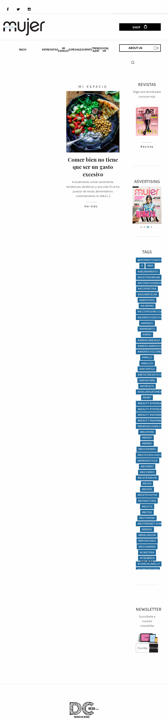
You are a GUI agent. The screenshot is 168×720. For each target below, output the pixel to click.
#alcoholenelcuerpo (153, 311)
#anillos (147, 363)
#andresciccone (149, 351)
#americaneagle (149, 340)
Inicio (22, 49)
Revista (147, 146)
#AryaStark (147, 380)
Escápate (86, 49)
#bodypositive (147, 494)
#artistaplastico (149, 374)
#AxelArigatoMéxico (152, 391)
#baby (147, 397)
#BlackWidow (147, 477)
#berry (147, 437)
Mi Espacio (63, 49)
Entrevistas (50, 49)
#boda (147, 483)
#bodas (147, 489)
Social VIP (104, 49)
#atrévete (147, 386)
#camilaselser (148, 569)
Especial (74, 49)
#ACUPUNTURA (147, 288)
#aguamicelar (147, 294)
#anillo (147, 357)
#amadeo (147, 323)
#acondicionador (150, 283)
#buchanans (147, 546)
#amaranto (147, 328)
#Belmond (147, 431)
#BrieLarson (147, 535)
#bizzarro (147, 472)
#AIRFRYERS (147, 300)
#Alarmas (147, 305)
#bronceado (147, 540)
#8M (150, 265)
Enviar (153, 648)
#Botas (147, 512)
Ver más (91, 206)
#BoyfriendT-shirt (150, 523)
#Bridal (147, 529)
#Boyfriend (147, 517)
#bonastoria (147, 500)
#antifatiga (147, 369)
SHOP (137, 27)
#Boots (147, 506)
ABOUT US (135, 48)
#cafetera (147, 552)
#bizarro (147, 466)
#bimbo (147, 443)
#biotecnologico (150, 455)
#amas (147, 334)
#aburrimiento (148, 271)
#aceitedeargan (149, 277)
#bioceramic (147, 449)
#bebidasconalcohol (153, 426)
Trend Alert (96, 49)
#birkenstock (148, 460)
